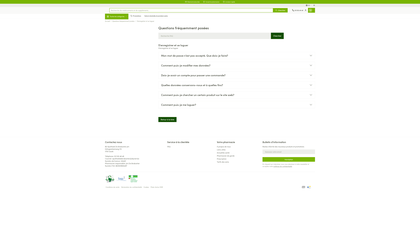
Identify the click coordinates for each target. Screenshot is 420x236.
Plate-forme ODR (157, 187)
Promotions (111, 21)
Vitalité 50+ (119, 49)
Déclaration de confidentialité (131, 187)
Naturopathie (119, 55)
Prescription (221, 159)
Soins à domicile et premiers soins (119, 62)
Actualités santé (223, 152)
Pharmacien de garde (225, 155)
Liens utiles (221, 149)
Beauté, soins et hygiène (119, 28)
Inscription (289, 159)
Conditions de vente (112, 187)
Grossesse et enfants (119, 43)
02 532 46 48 (119, 156)
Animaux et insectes (119, 69)
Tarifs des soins (223, 162)
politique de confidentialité (282, 166)
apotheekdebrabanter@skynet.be (125, 158)
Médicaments (119, 75)
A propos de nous (224, 146)
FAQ (169, 146)
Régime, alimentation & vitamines (119, 36)
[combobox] (191, 10)
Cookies (146, 187)
